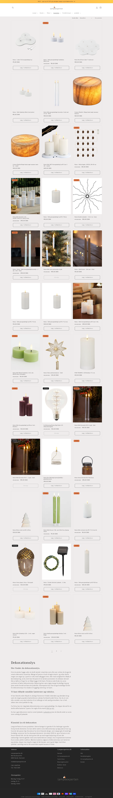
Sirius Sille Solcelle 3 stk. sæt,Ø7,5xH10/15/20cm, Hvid (21, 217)
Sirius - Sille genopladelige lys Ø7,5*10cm (55, 217)
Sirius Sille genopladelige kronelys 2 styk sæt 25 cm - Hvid (56, 113)
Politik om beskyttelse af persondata (49, 796)
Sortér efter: (75, 18)
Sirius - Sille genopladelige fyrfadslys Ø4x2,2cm (54, 60)
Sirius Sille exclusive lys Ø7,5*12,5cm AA (86, 530)
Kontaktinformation (79, 796)
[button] (13, 7)
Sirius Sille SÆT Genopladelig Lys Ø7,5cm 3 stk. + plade (55, 165)
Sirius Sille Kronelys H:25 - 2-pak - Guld (24, 477)
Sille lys (48, 708)
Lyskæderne (47, 712)
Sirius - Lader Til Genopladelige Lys (22, 60)
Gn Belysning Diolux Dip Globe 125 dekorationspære (53, 426)
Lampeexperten (28, 796)
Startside (59, 753)
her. (53, 708)
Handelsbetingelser (85, 756)
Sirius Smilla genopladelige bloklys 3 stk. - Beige (55, 634)
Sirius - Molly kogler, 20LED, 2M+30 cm (85, 164)
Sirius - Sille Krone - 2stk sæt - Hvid (84, 269)
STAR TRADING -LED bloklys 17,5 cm (85, 373)
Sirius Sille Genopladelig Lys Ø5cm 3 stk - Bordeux (24, 426)
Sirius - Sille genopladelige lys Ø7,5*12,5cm (56, 322)
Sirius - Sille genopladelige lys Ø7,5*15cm (24, 322)
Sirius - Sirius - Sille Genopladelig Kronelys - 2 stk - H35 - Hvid (25, 270)
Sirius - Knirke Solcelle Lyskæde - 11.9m (55, 582)
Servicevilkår (62, 796)
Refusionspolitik (70, 796)
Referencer (60, 767)
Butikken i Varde (61, 765)
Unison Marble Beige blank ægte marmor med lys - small (25, 165)
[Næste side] (61, 651)
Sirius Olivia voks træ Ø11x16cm (83, 633)
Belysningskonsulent (62, 762)
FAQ (81, 753)
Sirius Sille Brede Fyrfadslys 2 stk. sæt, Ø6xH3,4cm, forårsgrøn (23, 373)
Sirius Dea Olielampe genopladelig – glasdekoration (53, 478)
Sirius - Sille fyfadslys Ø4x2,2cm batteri (23, 112)
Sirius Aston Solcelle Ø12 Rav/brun (84, 477)
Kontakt (82, 762)
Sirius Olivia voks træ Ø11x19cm (22, 530)
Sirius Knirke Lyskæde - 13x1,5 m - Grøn (86, 217)
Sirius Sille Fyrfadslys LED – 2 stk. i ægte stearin (24, 634)
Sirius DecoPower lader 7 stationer (84, 60)
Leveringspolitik (88, 796)
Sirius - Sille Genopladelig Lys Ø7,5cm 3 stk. (87, 322)
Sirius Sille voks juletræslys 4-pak (53, 269)
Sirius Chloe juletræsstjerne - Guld (53, 373)
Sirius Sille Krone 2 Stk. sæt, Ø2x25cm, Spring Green (56, 530)
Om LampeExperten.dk (86, 759)
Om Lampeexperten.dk (63, 756)
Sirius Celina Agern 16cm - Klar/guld (23, 582)
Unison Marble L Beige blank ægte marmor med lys (86, 113)
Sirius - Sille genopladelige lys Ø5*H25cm (86, 582)
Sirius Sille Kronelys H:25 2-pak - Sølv (85, 425)
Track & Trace (61, 759)
